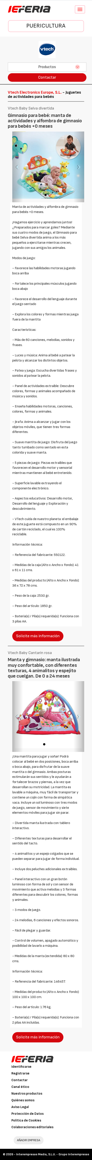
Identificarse (21, 1067)
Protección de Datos (27, 1114)
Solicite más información (38, 636)
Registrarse (20, 1073)
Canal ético (20, 1087)
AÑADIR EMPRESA (28, 1140)
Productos (47, 67)
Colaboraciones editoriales (32, 1127)
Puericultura (45, 25)
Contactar (47, 77)
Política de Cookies (26, 1120)
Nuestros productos (26, 1093)
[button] (17, 166)
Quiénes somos (22, 1100)
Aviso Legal (20, 1107)
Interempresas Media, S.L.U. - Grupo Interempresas (52, 1154)
